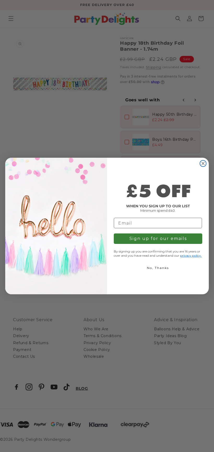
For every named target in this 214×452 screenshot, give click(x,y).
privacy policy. (191, 255)
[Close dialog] (203, 163)
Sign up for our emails (158, 238)
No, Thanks (158, 268)
